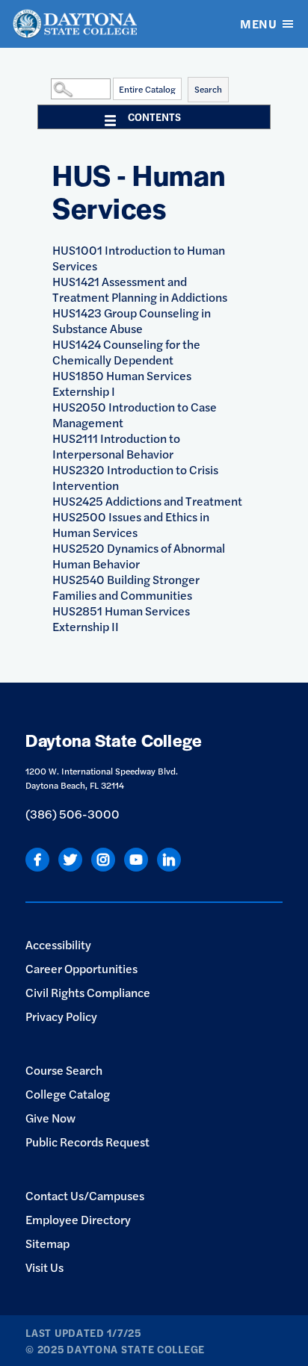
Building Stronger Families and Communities (126, 587)
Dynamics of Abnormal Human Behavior (138, 555)
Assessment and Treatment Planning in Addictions (139, 289)
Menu (258, 23)
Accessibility (58, 944)
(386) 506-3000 (72, 813)
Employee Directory (78, 1219)
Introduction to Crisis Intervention (135, 477)
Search (208, 89)
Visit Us (44, 1267)
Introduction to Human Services (138, 257)
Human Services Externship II (121, 618)
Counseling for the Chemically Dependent (126, 351)
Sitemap (47, 1243)
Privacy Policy (61, 1016)
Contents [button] (154, 116)
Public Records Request (87, 1141)
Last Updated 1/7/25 (83, 1332)
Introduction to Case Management (134, 414)
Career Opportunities (81, 968)
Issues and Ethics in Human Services (130, 524)
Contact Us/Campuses (84, 1195)
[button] (47, 88)
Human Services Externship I (121, 383)
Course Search (63, 1069)
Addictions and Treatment (147, 500)
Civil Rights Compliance (87, 992)
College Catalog (67, 1093)
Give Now (50, 1117)
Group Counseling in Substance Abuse (131, 320)
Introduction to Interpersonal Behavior (116, 445)
